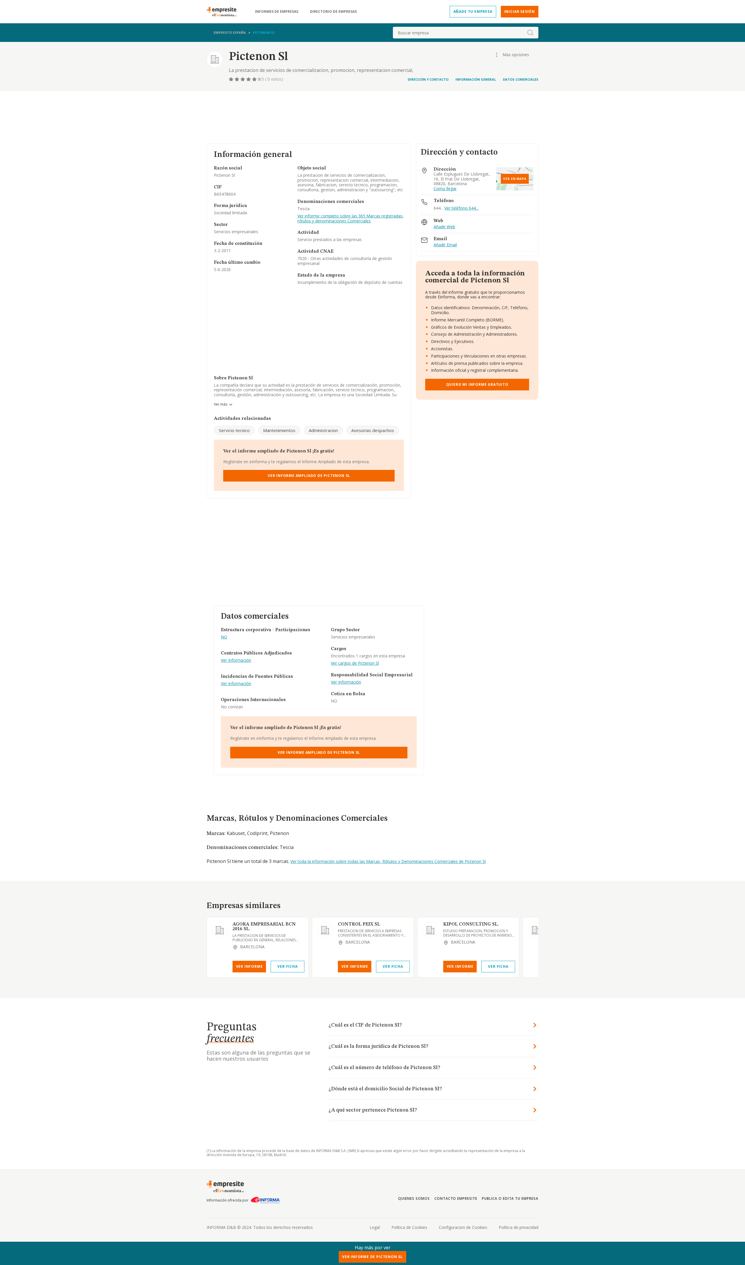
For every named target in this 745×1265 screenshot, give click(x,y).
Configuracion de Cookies (463, 1227)
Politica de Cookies (409, 1227)
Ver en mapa (514, 179)
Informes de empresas (276, 12)
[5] (255, 79)
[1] (232, 79)
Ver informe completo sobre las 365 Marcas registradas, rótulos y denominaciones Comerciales (350, 219)
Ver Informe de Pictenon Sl (372, 1256)
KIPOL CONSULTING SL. (471, 924)
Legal (375, 1227)
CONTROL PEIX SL (359, 924)
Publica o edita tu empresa (510, 1198)
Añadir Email (445, 245)
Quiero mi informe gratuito (477, 384)
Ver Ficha (287, 966)
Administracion (323, 430)
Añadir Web (444, 226)
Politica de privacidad (518, 1227)
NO (224, 637)
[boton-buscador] (530, 32)
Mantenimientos (279, 430)
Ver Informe (249, 966)
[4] (249, 79)
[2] (237, 79)
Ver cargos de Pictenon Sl (355, 663)
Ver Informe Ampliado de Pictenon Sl (309, 475)
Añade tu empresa (472, 11)
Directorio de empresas (333, 12)
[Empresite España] (224, 11)
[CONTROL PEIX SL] (325, 930)
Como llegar (445, 188)
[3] (243, 79)
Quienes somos (414, 1198)
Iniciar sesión (519, 11)
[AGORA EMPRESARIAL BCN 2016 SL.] (220, 930)
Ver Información (236, 660)
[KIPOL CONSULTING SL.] (430, 930)
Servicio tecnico (234, 430)
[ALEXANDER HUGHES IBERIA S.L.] (536, 930)
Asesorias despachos (372, 430)
